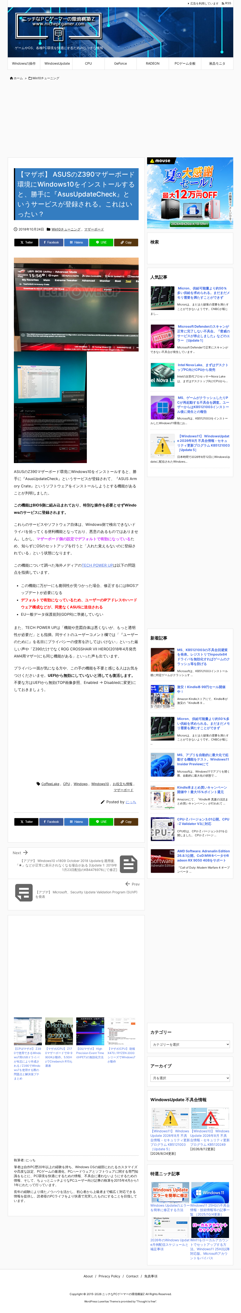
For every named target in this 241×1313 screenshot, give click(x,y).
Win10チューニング (45, 78)
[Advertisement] (120, 119)
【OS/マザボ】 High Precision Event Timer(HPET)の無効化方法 (90, 1053)
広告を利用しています (204, 3)
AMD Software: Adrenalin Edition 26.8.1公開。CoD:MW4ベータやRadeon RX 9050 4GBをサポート (203, 855)
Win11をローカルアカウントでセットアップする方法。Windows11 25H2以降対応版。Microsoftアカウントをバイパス (210, 1249)
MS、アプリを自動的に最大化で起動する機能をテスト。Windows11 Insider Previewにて (203, 759)
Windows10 (100, 784)
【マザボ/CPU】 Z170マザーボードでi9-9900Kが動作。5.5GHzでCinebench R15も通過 (58, 1057)
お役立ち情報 (123, 784)
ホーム (18, 78)
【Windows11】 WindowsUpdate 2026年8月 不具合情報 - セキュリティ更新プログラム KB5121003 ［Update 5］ (170, 1140)
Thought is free (146, 1301)
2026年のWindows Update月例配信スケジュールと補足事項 (169, 1244)
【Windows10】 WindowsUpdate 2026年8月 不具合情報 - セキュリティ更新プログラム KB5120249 (210, 1137)
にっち (131, 802)
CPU (66, 784)
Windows (81, 784)
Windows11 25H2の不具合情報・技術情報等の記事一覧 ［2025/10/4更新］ (210, 1209)
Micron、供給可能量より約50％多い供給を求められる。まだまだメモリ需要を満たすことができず (203, 292)
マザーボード (94, 229)
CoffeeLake (50, 784)
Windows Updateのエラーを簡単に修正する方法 (170, 1207)
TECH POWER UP (97, 565)
